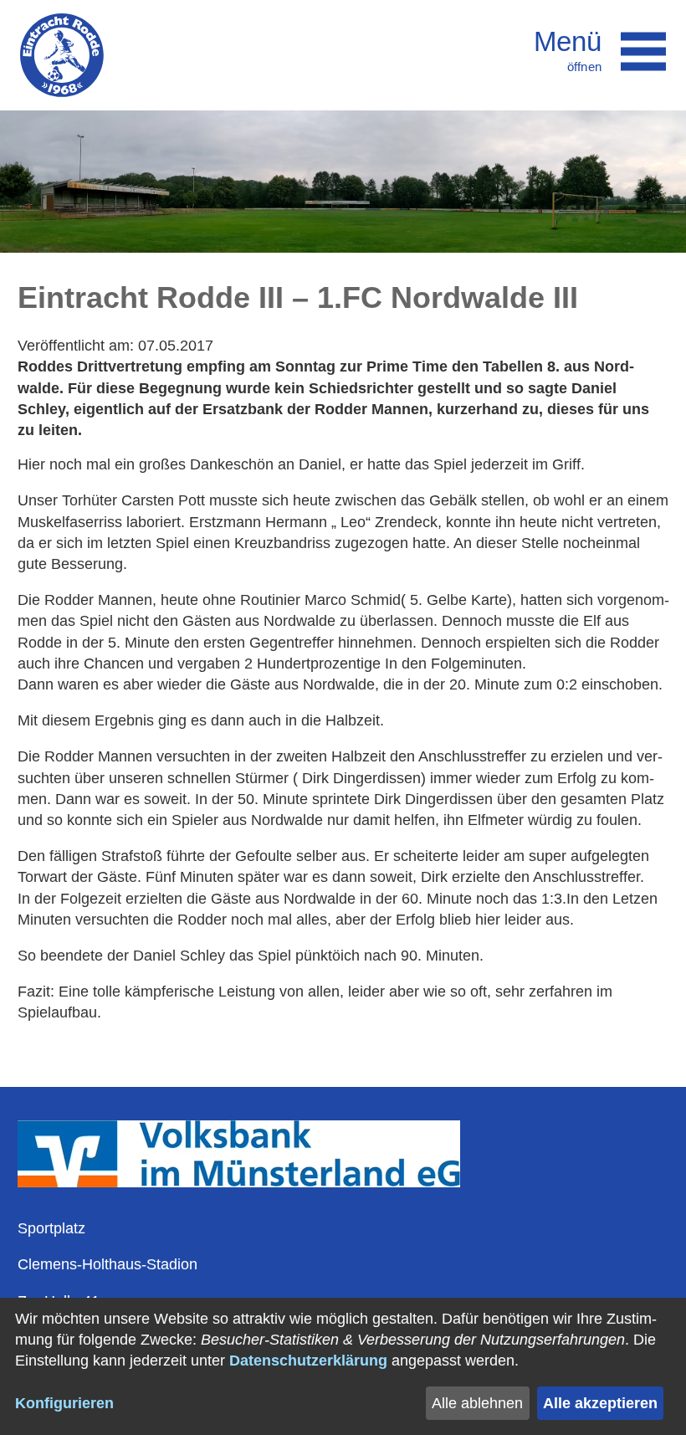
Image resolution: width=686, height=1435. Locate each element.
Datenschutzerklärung (308, 1360)
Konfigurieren (64, 1403)
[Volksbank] (239, 1182)
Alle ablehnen (477, 1403)
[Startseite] (62, 55)
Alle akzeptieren (600, 1403)
